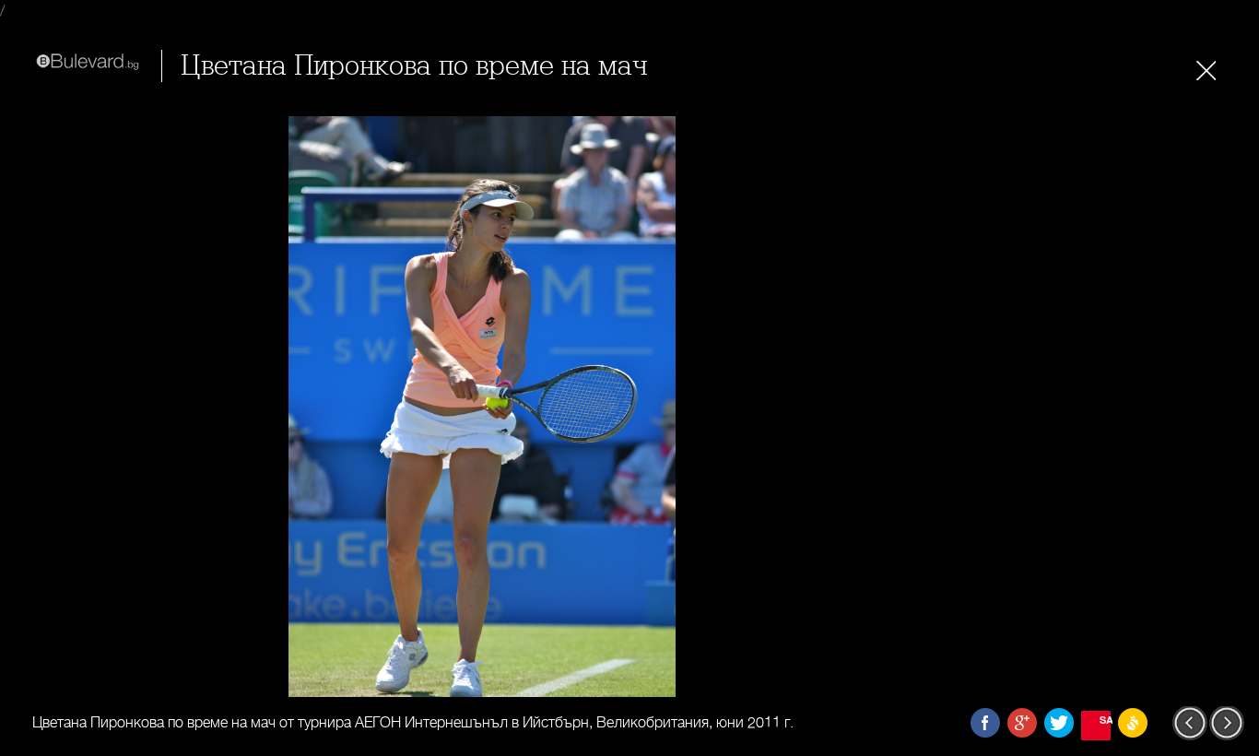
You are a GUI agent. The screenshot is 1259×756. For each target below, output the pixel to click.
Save (1105, 719)
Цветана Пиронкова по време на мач (414, 66)
